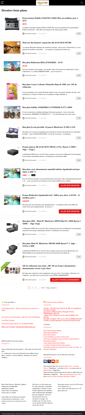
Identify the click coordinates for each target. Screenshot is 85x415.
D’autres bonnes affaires (54, 302)
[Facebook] (45, 361)
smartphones (36, 388)
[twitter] (49, 361)
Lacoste (76, 366)
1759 (42, 288)
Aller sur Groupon (70, 185)
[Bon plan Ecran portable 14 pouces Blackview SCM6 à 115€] (12, 127)
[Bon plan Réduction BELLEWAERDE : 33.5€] (12, 62)
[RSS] (57, 361)
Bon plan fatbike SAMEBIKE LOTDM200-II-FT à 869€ (47, 107)
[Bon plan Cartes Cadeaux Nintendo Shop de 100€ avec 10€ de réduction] (12, 84)
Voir (78, 33)
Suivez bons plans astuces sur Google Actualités (17, 323)
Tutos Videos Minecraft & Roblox (54, 343)
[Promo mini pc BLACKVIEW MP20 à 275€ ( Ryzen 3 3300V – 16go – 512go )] (12, 146)
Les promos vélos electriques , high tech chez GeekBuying (21, 317)
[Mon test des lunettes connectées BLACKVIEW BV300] (12, 42)
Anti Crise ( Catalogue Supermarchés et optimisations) (61, 339)
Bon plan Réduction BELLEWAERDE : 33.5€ (42, 62)
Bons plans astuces (30, 33)
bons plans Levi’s (66, 366)
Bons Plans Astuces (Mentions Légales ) (14, 384)
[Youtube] (53, 361)
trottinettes (49, 386)
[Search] (81, 2)
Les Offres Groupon (8, 320)
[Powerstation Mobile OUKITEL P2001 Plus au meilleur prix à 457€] (12, 18)
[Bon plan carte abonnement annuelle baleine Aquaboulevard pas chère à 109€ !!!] (12, 169)
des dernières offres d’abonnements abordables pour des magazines (42, 393)
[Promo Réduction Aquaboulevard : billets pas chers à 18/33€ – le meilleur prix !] (12, 195)
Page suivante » (51, 288)
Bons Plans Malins (50, 335)
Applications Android (8, 388)
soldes (66, 368)
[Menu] (2, 2)
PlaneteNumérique (50, 341)
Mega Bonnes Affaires (51, 333)
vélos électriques (40, 386)
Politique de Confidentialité (10, 386)
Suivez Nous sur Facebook (10, 390)
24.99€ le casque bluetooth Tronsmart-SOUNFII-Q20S (62, 320)
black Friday (48, 370)
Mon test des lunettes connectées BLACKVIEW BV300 (46, 43)
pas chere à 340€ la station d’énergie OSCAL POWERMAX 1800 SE (59, 312)
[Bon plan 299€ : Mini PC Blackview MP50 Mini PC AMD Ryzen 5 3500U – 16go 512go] (12, 221)
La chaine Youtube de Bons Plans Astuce (57, 345)
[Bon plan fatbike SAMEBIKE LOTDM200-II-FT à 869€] (12, 107)
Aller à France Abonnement (65, 280)
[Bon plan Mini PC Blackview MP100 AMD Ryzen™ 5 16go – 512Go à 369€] (12, 243)
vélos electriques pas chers (72, 374)
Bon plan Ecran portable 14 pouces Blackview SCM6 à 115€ (48, 127)
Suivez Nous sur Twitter (9, 392)
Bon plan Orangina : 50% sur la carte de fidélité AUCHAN (63, 319)
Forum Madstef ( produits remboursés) (56, 337)
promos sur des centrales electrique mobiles (60, 376)
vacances (35, 399)
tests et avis (47, 401)
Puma (45, 368)
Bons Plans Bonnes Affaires (53, 330)
